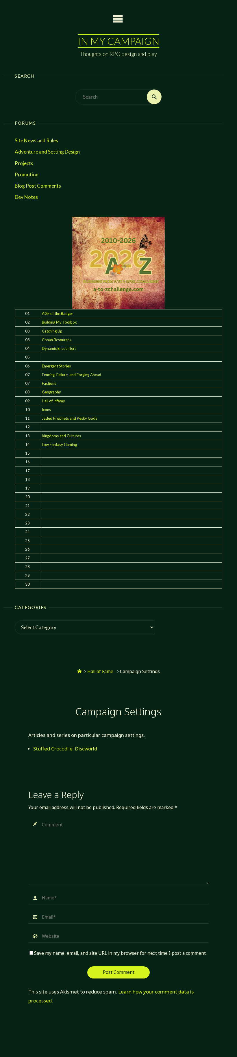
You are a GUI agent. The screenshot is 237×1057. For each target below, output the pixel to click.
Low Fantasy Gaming (59, 444)
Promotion (26, 174)
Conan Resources (56, 339)
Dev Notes (26, 197)
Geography (51, 392)
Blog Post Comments (38, 186)
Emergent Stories (56, 366)
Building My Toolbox (59, 322)
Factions (49, 383)
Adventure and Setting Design (47, 152)
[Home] (79, 671)
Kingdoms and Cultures (61, 436)
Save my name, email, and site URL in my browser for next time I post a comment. (120, 953)
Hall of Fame (100, 671)
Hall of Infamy (53, 401)
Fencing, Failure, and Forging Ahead (71, 374)
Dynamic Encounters (59, 348)
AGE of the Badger (57, 313)
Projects (24, 163)
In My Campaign (118, 41)
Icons (46, 409)
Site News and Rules (36, 140)
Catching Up (52, 331)
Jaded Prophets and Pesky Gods (69, 418)
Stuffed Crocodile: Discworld (65, 748)
